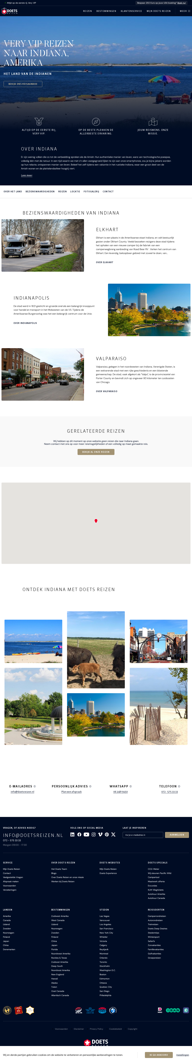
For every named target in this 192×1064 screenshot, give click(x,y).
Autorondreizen (155, 920)
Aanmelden (177, 834)
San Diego (104, 991)
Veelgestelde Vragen (13, 877)
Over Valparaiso (106, 391)
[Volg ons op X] (113, 834)
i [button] (34, 786)
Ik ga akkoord (159, 1055)
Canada (7, 920)
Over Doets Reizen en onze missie (67, 877)
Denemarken (9, 949)
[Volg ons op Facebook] (79, 834)
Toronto (103, 962)
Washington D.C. (108, 970)
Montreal (104, 953)
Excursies (152, 885)
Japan (6, 941)
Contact (108, 191)
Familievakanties (156, 949)
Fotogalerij (91, 191)
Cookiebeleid (115, 1029)
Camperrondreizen (157, 916)
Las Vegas (104, 916)
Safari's (151, 941)
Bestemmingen (106, 11)
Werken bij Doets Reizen (62, 881)
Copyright (132, 1029)
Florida (54, 949)
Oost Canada (57, 991)
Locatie (75, 191)
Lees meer (26, 175)
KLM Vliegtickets (156, 889)
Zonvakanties (154, 945)
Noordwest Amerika (60, 953)
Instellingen (182, 1054)
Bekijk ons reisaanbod (23, 84)
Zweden (7, 928)
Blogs (53, 873)
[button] (33, 641)
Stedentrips (153, 932)
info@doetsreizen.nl (22, 792)
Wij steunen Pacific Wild (159, 873)
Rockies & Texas (59, 957)
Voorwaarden (9, 885)
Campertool (153, 877)
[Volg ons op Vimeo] (100, 834)
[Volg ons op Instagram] (94, 834)
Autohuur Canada (156, 898)
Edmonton (105, 978)
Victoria (103, 941)
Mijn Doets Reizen (159, 11)
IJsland (6, 924)
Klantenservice (131, 11)
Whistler (104, 937)
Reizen (87, 11)
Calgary (103, 945)
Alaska (54, 982)
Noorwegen (8, 932)
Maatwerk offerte (156, 881)
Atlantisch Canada (60, 995)
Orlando (103, 957)
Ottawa (103, 982)
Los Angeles (105, 924)
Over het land (13, 191)
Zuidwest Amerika (60, 916)
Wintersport (153, 937)
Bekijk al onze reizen (96, 452)
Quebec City (106, 987)
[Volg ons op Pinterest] (107, 834)
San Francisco (106, 928)
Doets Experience (108, 873)
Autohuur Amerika (156, 894)
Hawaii (54, 978)
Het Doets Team (59, 869)
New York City (106, 932)
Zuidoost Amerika (59, 962)
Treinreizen (153, 924)
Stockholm (105, 966)
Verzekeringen (9, 889)
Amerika (7, 916)
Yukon (54, 987)
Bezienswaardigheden (40, 191)
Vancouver (105, 920)
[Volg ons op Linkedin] (72, 834)
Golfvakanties (154, 953)
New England (57, 974)
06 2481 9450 (120, 792)
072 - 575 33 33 (169, 792)
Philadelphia (105, 995)
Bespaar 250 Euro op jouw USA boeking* (161, 3)
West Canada (57, 920)
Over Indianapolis (25, 323)
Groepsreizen (154, 957)
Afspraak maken (11, 881)
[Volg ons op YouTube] (86, 834)
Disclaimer (79, 1029)
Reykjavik (104, 949)
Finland (6, 937)
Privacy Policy (96, 1029)
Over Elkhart (105, 262)
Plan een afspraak (71, 792)
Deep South (57, 966)
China (6, 945)
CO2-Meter (153, 869)
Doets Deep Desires (157, 928)
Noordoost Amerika (60, 970)
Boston (103, 974)
